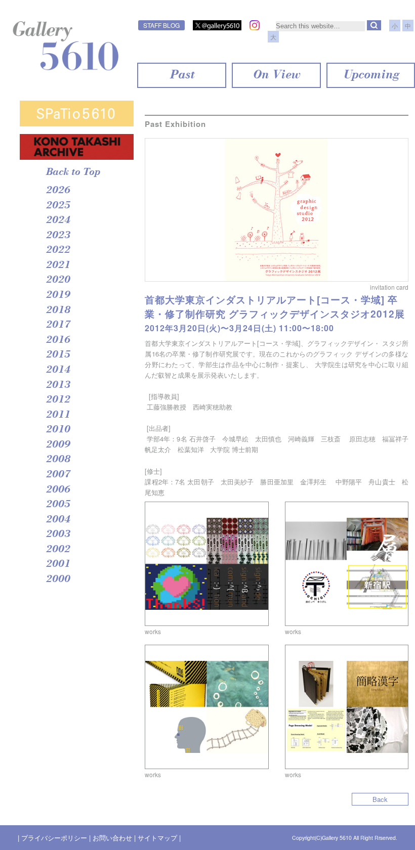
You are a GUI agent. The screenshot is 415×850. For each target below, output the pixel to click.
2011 (58, 415)
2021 (58, 265)
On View (276, 75)
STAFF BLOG (161, 25)
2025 (58, 206)
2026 (58, 191)
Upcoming (371, 75)
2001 (58, 564)
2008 (58, 460)
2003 (58, 534)
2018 (58, 310)
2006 (58, 490)
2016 (58, 340)
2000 (58, 579)
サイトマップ (157, 837)
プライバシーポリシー (54, 837)
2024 (58, 220)
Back (380, 799)
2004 (58, 520)
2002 (58, 550)
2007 (58, 475)
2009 (58, 445)
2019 (58, 295)
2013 (58, 385)
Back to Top (73, 172)
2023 (58, 236)
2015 (58, 355)
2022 (58, 250)
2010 (58, 430)
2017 (58, 325)
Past (182, 75)
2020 (58, 280)
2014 (58, 370)
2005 (58, 505)
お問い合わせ (112, 837)
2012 (58, 400)
